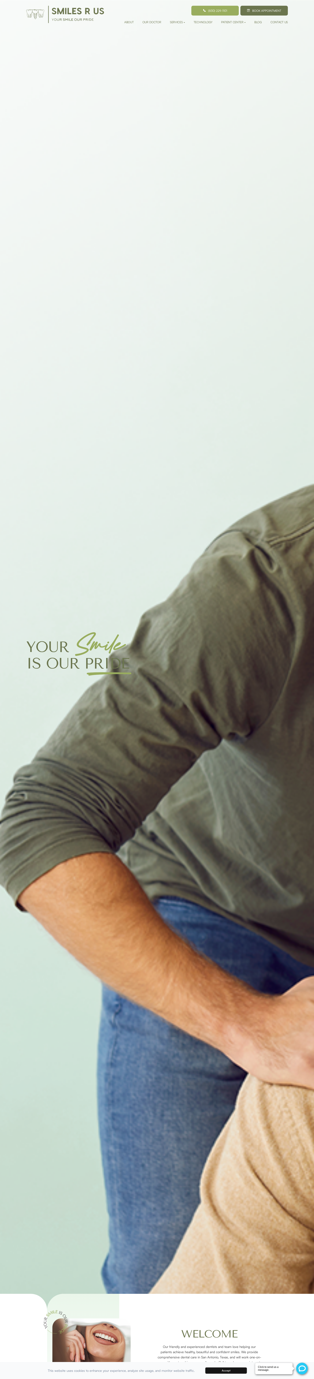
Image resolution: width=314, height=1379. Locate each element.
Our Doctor (151, 22)
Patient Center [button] (232, 22)
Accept (226, 1370)
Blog (258, 22)
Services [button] (176, 22)
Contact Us (279, 22)
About (129, 22)
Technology (203, 22)
